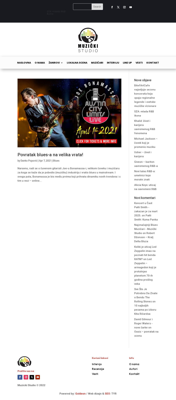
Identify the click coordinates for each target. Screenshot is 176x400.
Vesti (139, 62)
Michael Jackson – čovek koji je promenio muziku (145, 143)
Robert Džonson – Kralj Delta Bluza (144, 237)
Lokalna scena (77, 62)
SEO (107, 393)
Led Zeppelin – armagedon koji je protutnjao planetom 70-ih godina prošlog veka (145, 271)
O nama (40, 62)
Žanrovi (54, 62)
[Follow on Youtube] (130, 7)
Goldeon (80, 393)
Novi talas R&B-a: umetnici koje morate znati (144, 175)
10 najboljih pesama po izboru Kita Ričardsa (145, 309)
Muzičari (97, 62)
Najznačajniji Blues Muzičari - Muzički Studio (146, 229)
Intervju (113, 62)
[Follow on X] (118, 7)
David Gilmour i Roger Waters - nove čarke (143, 323)
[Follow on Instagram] (124, 7)
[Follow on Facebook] (112, 7)
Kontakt (152, 62)
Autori (133, 369)
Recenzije (98, 369)
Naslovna (24, 62)
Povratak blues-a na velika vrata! (50, 154)
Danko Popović (29, 160)
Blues (56, 160)
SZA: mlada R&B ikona (56, 12)
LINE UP (127, 62)
